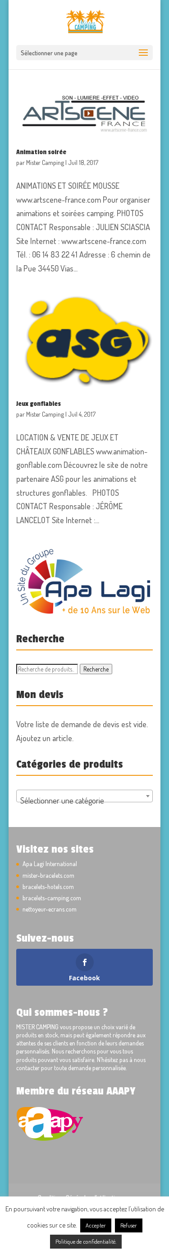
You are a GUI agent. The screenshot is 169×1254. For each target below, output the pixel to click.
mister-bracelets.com (48, 875)
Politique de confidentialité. (85, 1241)
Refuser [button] (128, 1225)
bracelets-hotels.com (48, 886)
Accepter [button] (96, 1225)
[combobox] (84, 796)
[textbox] (85, 800)
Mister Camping (45, 162)
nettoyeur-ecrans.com (50, 909)
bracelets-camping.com (52, 898)
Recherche (96, 669)
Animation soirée (41, 152)
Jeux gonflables (38, 404)
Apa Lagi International (50, 863)
